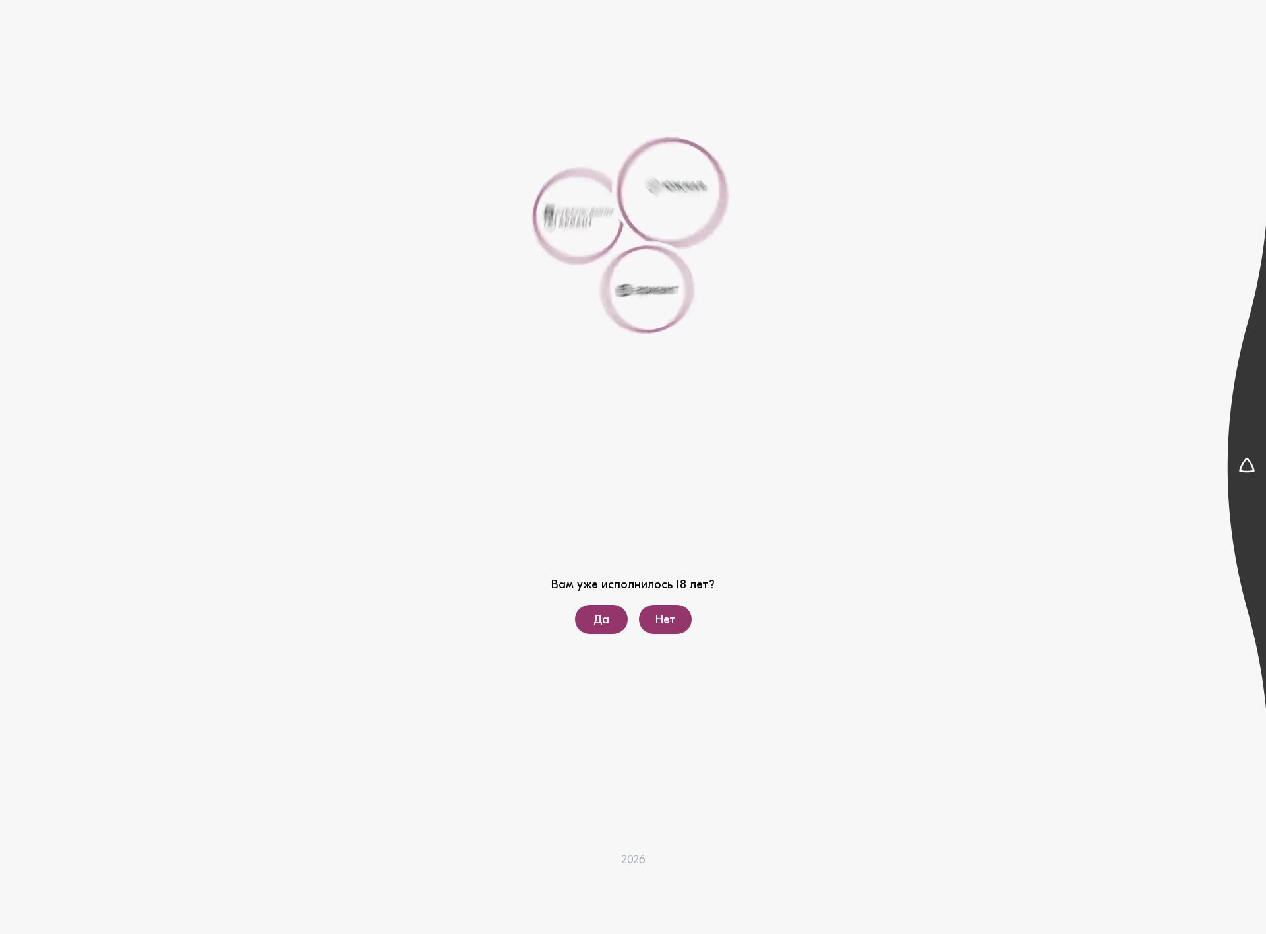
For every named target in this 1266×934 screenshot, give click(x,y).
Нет (665, 620)
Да (601, 620)
